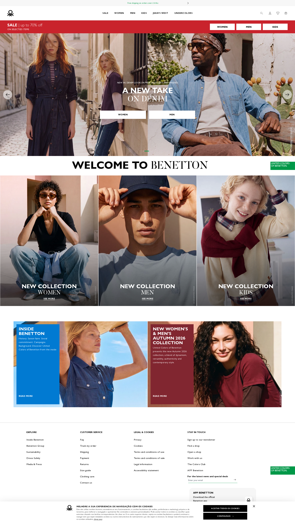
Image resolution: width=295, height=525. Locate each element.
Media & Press (34, 464)
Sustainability (33, 451)
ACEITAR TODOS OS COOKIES (225, 508)
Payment (84, 458)
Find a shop (193, 445)
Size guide (85, 470)
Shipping (84, 451)
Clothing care (87, 476)
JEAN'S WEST (160, 13)
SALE (105, 13)
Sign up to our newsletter (201, 439)
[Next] (188, 3)
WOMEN (119, 13)
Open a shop (194, 451)
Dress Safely (33, 458)
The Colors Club (196, 464)
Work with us (194, 458)
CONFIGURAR (223, 516)
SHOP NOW (147, 114)
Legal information (143, 464)
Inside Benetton (35, 439)
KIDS (144, 13)
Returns (84, 464)
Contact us (86, 482)
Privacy (138, 439)
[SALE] (147, 26)
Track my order (88, 445)
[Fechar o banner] (254, 506)
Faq (82, 439)
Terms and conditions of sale (149, 458)
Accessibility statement (146, 470)
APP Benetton (195, 470)
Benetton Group (35, 445)
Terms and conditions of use (149, 451)
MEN (132, 13)
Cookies (138, 445)
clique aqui (98, 519)
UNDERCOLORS (183, 13)
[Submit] (234, 479)
